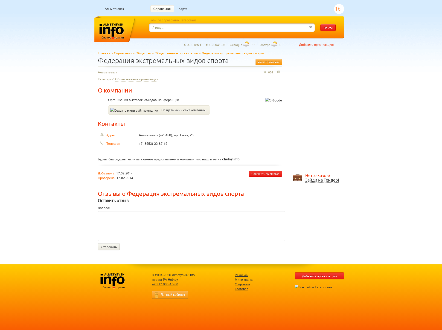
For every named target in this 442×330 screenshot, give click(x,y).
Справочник (162, 8)
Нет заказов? (322, 177)
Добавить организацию (316, 44)
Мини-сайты (244, 279)
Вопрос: (104, 207)
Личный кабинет (173, 294)
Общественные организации (176, 53)
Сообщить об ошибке (265, 174)
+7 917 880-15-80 (165, 284)
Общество (143, 53)
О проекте (242, 284)
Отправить (109, 246)
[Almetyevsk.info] (119, 281)
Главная (104, 53)
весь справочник (268, 62)
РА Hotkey (170, 279)
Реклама (241, 274)
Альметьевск (114, 8)
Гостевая (241, 288)
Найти (328, 27)
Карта (183, 8)
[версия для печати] (279, 72)
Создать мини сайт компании (183, 109)
